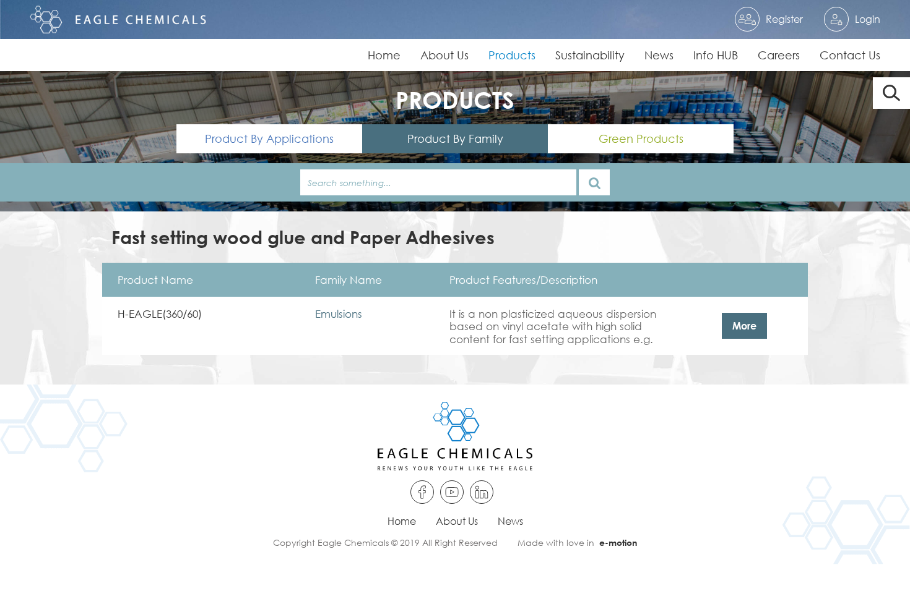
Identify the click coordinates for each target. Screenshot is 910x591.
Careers (779, 55)
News (659, 55)
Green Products (641, 138)
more (744, 325)
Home (384, 55)
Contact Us (850, 55)
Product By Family (455, 138)
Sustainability (590, 55)
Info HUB (715, 55)
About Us (444, 55)
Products (511, 55)
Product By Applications (269, 138)
